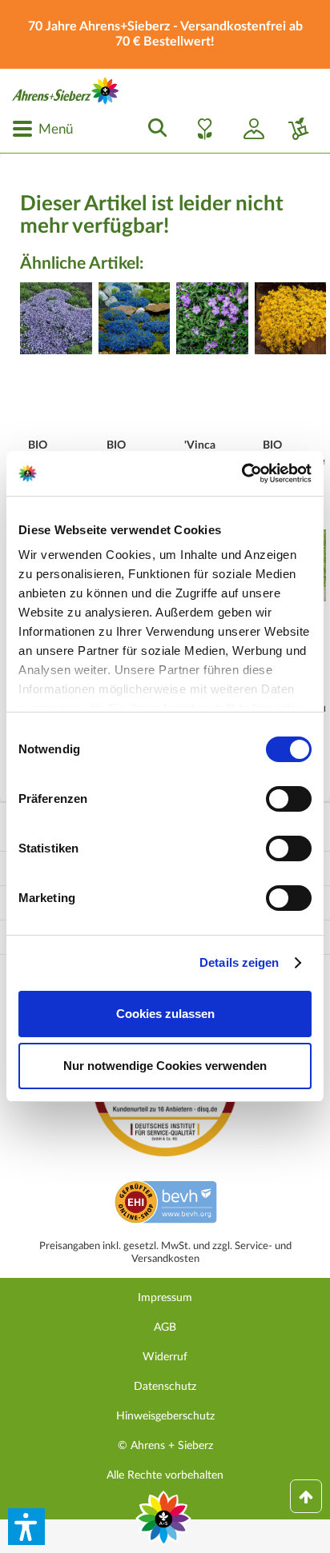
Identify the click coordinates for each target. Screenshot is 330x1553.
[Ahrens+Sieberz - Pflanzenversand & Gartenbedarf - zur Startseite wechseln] (65, 91)
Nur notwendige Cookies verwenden (165, 1065)
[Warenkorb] (292, 129)
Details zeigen (239, 962)
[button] (26, 1526)
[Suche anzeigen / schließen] (153, 129)
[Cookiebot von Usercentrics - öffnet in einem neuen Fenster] (241, 473)
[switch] (289, 799)
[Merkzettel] (200, 129)
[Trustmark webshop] (165, 1204)
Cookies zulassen (165, 1013)
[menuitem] (42, 129)
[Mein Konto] (247, 129)
